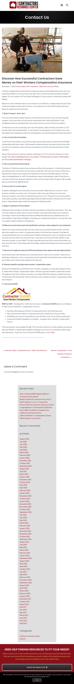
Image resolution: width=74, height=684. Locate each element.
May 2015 (23, 621)
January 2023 (24, 501)
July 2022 (23, 515)
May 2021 (23, 547)
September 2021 (26, 539)
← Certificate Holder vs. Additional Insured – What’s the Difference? (24, 350)
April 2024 (23, 488)
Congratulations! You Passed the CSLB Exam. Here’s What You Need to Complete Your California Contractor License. (36, 410)
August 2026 (24, 439)
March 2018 (24, 591)
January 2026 (24, 458)
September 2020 (26, 558)
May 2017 (23, 612)
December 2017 (25, 599)
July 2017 (23, 607)
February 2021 (25, 553)
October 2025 (25, 463)
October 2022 (25, 509)
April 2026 (23, 450)
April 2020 (23, 566)
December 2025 (25, 461)
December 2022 (25, 504)
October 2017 (25, 602)
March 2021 (24, 550)
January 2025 (24, 477)
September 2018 (26, 583)
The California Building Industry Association (23, 157)
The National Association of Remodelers (54, 157)
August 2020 (24, 561)
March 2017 (24, 615)
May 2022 (23, 520)
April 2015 (23, 623)
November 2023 (26, 496)
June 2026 (23, 444)
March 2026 (24, 452)
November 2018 (26, 580)
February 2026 (25, 455)
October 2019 (25, 569)
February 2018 (25, 593)
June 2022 (23, 518)
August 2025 (24, 469)
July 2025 (23, 471)
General (22, 639)
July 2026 (23, 442)
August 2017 (24, 604)
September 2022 (26, 512)
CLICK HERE (50, 332)
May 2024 (23, 485)
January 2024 (24, 493)
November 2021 (26, 534)
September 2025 (26, 466)
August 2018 (24, 585)
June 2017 (23, 610)
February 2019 (25, 577)
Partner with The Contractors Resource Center (37, 405)
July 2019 (23, 572)
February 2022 (25, 526)
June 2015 (23, 618)
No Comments (32, 86)
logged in (16, 372)
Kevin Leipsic (21, 86)
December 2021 (25, 531)
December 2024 (25, 480)
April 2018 (23, 588)
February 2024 (25, 490)
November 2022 (26, 507)
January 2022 (24, 528)
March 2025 (24, 474)
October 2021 (25, 536)
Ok (37, 680)
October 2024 (25, 482)
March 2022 (24, 523)
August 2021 (24, 542)
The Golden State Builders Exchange (18, 159)
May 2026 (23, 447)
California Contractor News (49, 86)
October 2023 (25, 499)
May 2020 (23, 564)
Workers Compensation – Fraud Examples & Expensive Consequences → (61, 350)
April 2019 (23, 574)
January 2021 (24, 556)
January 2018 (24, 596)
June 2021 (23, 545)
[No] (72, 678)
